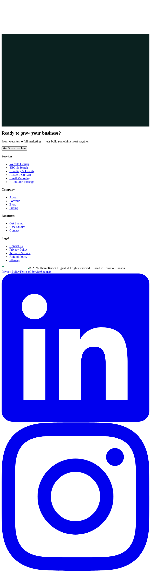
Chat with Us (36, 72)
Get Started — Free (14, 148)
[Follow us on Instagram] (75, 569)
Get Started (30, 9)
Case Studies (17, 227)
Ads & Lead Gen (20, 174)
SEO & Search (18, 167)
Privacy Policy (18, 249)
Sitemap (14, 260)
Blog (12, 204)
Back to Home (14, 72)
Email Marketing (19, 178)
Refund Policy (18, 256)
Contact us (16, 246)
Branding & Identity (21, 171)
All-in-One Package (21, 181)
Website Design (19, 164)
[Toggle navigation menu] (5, 15)
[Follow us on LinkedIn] (75, 420)
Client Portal (12, 9)
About (25, 5)
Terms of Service (19, 253)
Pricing (16, 5)
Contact (34, 5)
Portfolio (7, 5)
